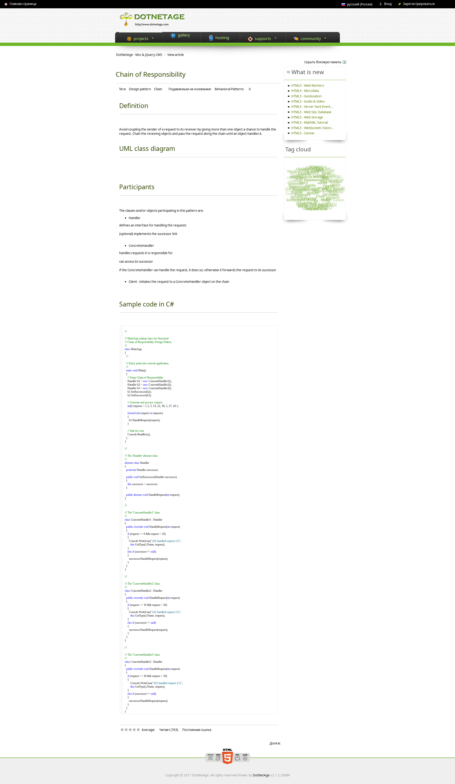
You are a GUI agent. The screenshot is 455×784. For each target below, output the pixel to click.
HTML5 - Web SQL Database (311, 112)
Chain (158, 89)
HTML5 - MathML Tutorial (309, 122)
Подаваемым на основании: (190, 89)
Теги (122, 89)
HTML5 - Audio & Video (308, 101)
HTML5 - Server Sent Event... (312, 106)
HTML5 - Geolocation (306, 96)
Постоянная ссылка (196, 730)
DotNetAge (261, 775)
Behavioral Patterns (229, 89)
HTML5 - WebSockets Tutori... (312, 128)
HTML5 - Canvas (302, 133)
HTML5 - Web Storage (307, 117)
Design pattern (140, 89)
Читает (164, 730)
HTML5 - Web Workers (307, 85)
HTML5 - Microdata (305, 91)
